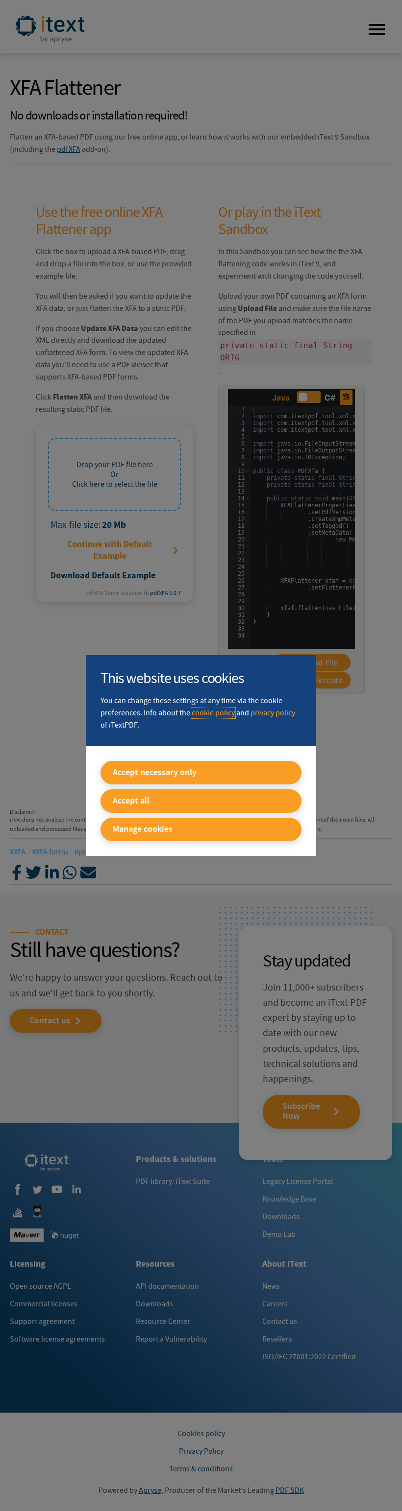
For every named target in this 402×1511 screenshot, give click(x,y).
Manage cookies (143, 829)
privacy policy (273, 713)
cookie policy (213, 713)
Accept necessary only (155, 773)
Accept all (131, 801)
